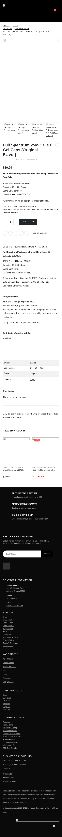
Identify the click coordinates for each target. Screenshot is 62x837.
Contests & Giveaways (11, 733)
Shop (5, 617)
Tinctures (19, 467)
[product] (16, 450)
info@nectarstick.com (14, 605)
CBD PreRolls (37, 467)
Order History (8, 623)
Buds (5, 695)
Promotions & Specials (12, 736)
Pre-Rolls (6, 701)
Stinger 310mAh (9, 667)
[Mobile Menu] (50, 10)
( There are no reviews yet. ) (26, 159)
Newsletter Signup (10, 728)
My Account (7, 620)
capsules (17, 209)
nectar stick (52, 209)
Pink (4, 670)
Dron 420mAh (8, 663)
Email (26, 233)
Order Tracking (9, 626)
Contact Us (7, 634)
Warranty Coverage (10, 637)
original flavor (10, 212)
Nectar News (8, 725)
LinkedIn (16, 233)
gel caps (31, 209)
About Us (6, 722)
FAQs (5, 631)
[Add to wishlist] (28, 467)
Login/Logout (8, 646)
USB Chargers (8, 682)
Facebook (5, 233)
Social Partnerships (10, 742)
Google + (21, 233)
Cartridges (7, 678)
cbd (24, 209)
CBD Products (20, 206)
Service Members (10, 731)
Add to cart (29, 222)
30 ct (10, 209)
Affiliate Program (9, 739)
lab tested (41, 209)
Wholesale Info (9, 745)
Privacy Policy (8, 640)
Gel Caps (32, 206)
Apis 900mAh (8, 659)
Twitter (10, 233)
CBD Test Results (10, 748)
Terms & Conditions (10, 643)
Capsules (6, 707)
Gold (5, 674)
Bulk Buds (7, 698)
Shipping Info (8, 629)
